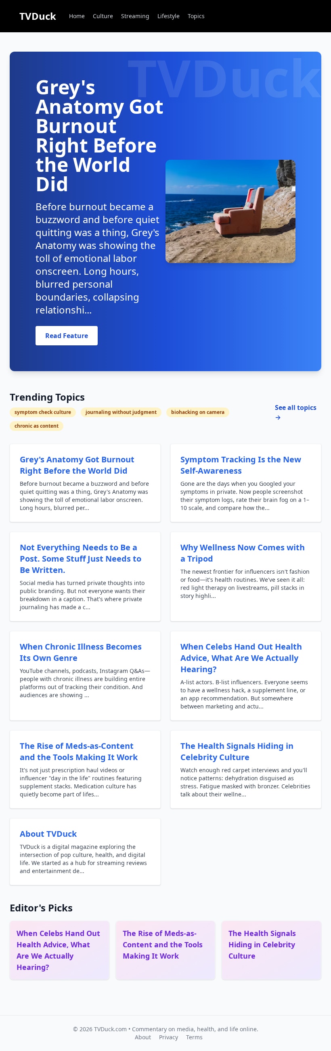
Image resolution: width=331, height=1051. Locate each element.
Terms (194, 1037)
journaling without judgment (121, 412)
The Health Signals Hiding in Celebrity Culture (236, 751)
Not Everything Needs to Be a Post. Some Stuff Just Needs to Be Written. (80, 558)
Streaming (135, 16)
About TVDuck (48, 833)
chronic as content (37, 425)
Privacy (168, 1037)
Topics (196, 16)
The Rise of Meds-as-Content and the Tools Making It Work (79, 751)
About (143, 1037)
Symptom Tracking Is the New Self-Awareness (240, 465)
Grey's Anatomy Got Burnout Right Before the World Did (77, 465)
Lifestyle (168, 16)
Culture (103, 16)
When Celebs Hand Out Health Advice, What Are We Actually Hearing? (241, 658)
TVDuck (37, 16)
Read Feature (66, 335)
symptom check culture (43, 412)
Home (77, 16)
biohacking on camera (197, 412)
